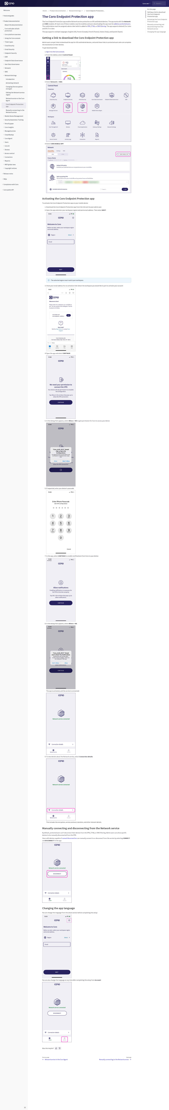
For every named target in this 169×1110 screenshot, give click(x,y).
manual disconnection (69, 838)
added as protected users (122, 24)
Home (45, 11)
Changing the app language (156, 32)
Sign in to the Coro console (55, 52)
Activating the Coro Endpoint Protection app (157, 20)
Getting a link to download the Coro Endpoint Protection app (156, 14)
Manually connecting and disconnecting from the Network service (155, 26)
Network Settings (75, 11)
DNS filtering (101, 26)
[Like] (56, 1048)
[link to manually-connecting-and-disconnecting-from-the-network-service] (41, 828)
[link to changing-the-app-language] (41, 908)
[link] (14, 16)
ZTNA (93, 26)
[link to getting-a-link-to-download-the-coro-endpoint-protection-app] (41, 38)
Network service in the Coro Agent (56, 1059)
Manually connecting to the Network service (114, 1059)
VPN (88, 26)
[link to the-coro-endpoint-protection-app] (41, 16)
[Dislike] (59, 1048)
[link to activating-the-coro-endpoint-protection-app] (41, 198)
